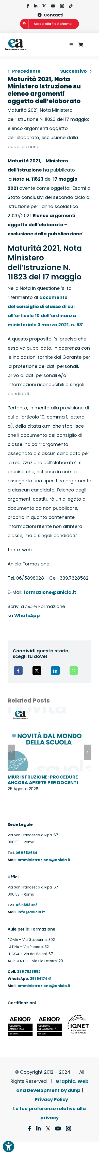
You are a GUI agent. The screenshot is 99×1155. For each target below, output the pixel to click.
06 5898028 (27, 904)
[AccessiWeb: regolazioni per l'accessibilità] (8, 1146)
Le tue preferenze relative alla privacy (49, 1113)
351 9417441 (40, 978)
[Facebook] (18, 670)
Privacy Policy (51, 1099)
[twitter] (44, 6)
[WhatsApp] (73, 670)
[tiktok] (70, 6)
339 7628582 (29, 971)
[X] (36, 670)
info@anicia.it (31, 912)
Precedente (26, 71)
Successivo (73, 71)
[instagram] (62, 6)
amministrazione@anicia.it (44, 859)
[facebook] (28, 6)
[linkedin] (35, 6)
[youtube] (53, 6)
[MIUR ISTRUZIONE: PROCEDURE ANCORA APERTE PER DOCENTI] (49, 710)
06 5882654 (26, 852)
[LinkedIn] (55, 670)
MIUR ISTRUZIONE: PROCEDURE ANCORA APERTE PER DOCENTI (43, 780)
